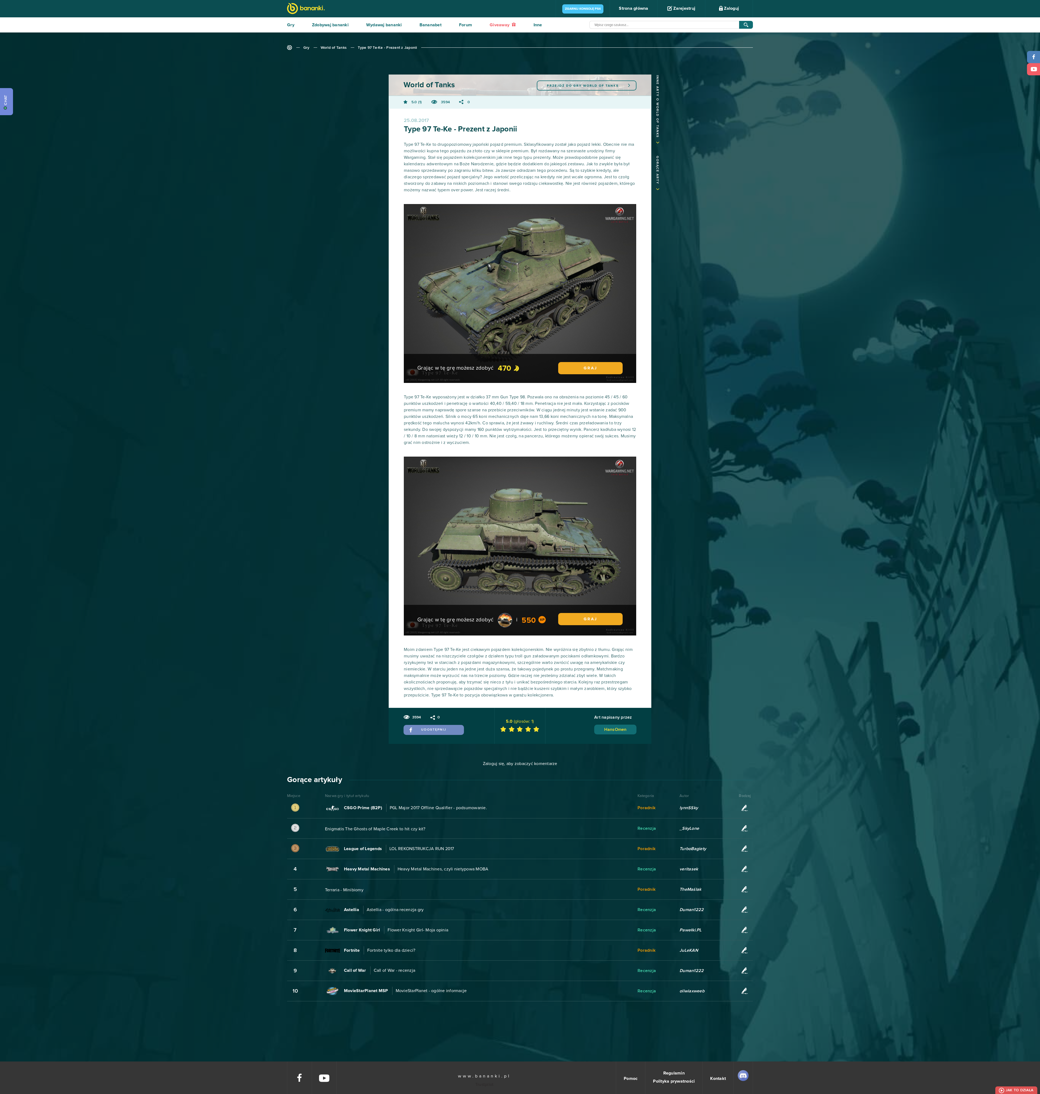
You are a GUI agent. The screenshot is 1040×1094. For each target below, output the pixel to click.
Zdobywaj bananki (330, 25)
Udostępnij (433, 729)
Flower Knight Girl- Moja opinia (418, 930)
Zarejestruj (683, 8)
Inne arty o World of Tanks (657, 106)
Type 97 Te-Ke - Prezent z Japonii (387, 48)
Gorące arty (657, 170)
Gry (290, 25)
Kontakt (718, 1078)
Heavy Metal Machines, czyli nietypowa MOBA (443, 869)
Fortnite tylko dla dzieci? (391, 950)
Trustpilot (484, 1084)
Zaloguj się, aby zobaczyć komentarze (520, 763)
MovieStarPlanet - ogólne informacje (431, 991)
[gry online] (306, 9)
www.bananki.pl (484, 1076)
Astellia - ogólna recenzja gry (395, 910)
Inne (538, 25)
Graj (590, 368)
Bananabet (430, 25)
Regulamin (674, 1073)
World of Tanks (334, 48)
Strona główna (633, 8)
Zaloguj (731, 8)
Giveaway (500, 25)
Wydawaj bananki (384, 25)
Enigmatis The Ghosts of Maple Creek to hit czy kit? (375, 829)
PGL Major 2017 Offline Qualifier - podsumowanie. (438, 808)
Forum (465, 25)
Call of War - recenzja (394, 970)
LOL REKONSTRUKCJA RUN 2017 (421, 849)
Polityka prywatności (674, 1081)
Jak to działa (1019, 1090)
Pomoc (631, 1078)
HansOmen (615, 729)
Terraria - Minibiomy (344, 890)
